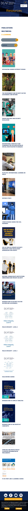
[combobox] (23, 5)
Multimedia (6, 31)
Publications (7, 28)
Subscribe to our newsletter (13, 499)
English (22, 5)
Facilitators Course (8, 377)
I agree (7, 508)
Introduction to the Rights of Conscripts (11, 425)
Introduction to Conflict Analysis (12, 401)
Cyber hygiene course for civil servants (11, 222)
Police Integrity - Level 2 (10, 327)
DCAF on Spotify (21, 495)
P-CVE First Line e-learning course (13, 479)
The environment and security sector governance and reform (14, 94)
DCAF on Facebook (10, 495)
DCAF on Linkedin (5, 495)
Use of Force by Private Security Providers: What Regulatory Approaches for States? (12, 248)
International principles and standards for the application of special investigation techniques (12, 145)
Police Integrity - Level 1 (9, 351)
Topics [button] (4, 45)
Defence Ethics (6, 198)
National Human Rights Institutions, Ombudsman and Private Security (13, 277)
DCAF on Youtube (16, 495)
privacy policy (11, 507)
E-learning (6, 34)
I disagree (18, 508)
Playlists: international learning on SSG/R (13, 173)
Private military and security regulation (11, 119)
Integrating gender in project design (13, 69)
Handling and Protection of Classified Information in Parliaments (10, 451)
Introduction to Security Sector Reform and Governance (12, 302)
